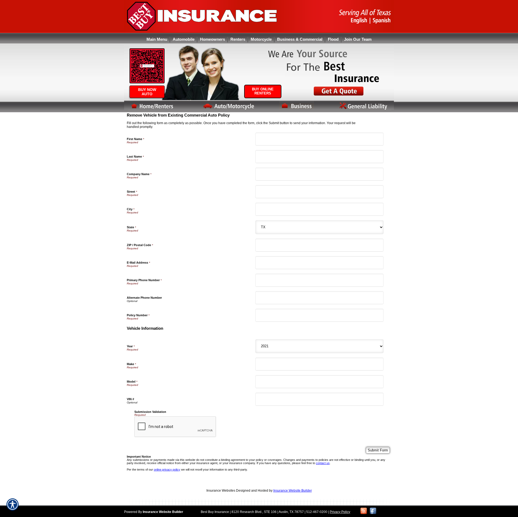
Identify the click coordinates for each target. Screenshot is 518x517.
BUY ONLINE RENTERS (263, 91)
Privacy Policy (340, 512)
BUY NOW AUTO (147, 91)
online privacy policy (167, 469)
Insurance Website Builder (292, 490)
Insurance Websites (220, 490)
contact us (323, 463)
